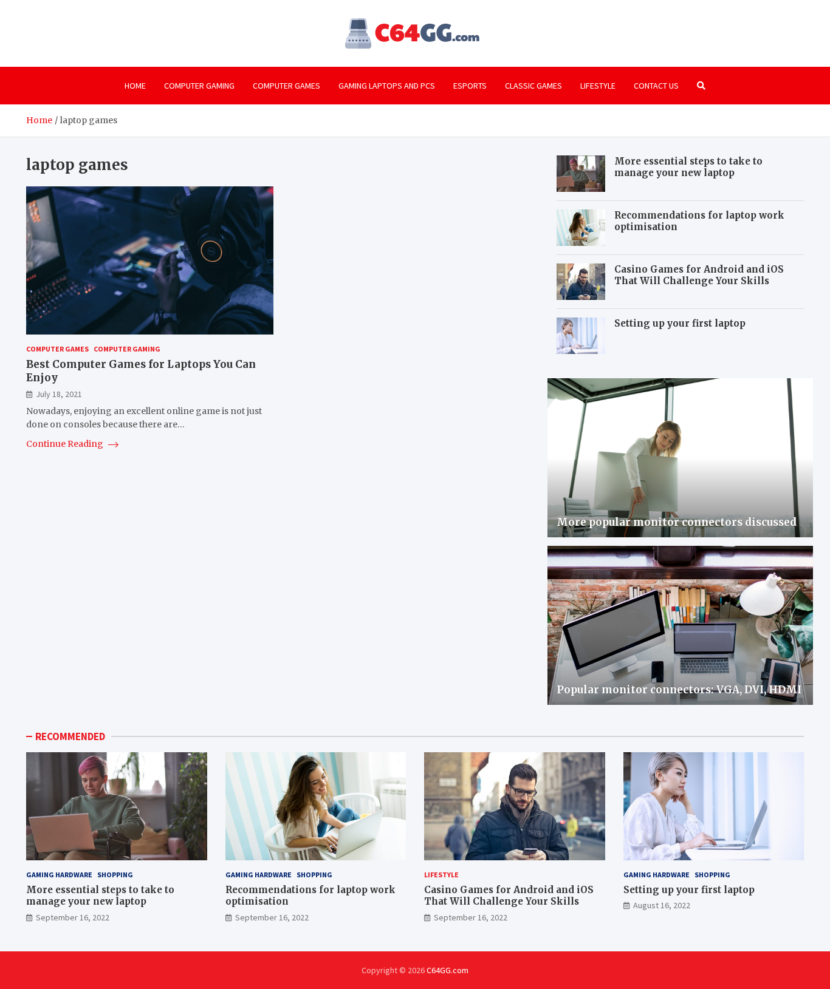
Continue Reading (65, 444)
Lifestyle (598, 85)
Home (135, 85)
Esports (470, 85)
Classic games (533, 85)
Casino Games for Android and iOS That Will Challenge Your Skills (699, 275)
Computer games (286, 85)
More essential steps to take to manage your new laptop (688, 167)
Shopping (115, 874)
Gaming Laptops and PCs (386, 85)
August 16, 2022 (661, 905)
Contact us (656, 85)
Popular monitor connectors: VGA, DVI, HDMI (679, 689)
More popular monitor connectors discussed (677, 522)
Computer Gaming (199, 85)
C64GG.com (447, 970)
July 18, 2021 (59, 394)
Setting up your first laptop (680, 323)
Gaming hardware (59, 874)
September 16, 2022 (72, 917)
